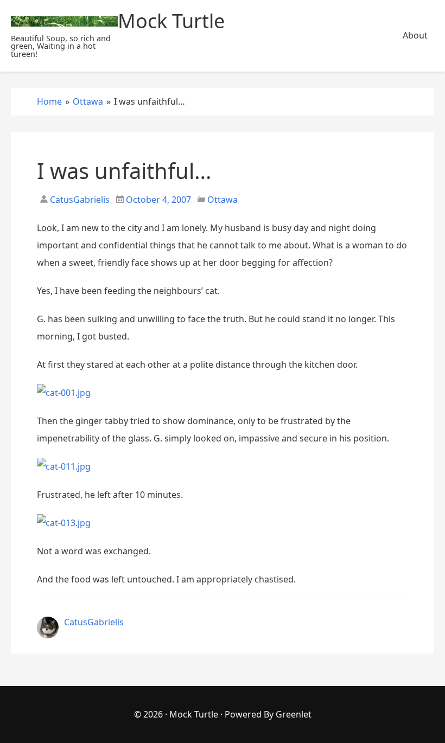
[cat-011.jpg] (64, 466)
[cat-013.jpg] (64, 523)
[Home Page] (64, 21)
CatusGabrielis (79, 200)
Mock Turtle (193, 714)
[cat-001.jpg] (64, 393)
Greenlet (294, 714)
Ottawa (222, 200)
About (415, 35)
